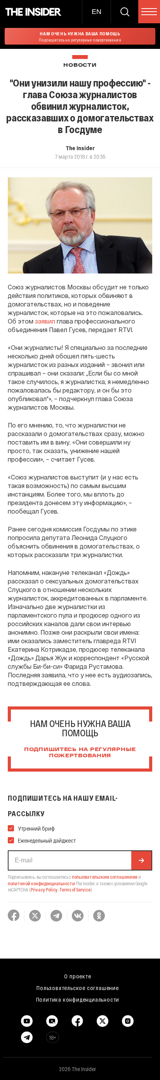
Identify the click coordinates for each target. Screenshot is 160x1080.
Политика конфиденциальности (78, 999)
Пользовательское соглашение (78, 987)
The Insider (80, 147)
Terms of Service (74, 889)
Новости (79, 65)
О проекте (77, 976)
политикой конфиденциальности (41, 883)
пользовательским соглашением (104, 876)
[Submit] (141, 860)
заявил (45, 321)
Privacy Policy (44, 889)
